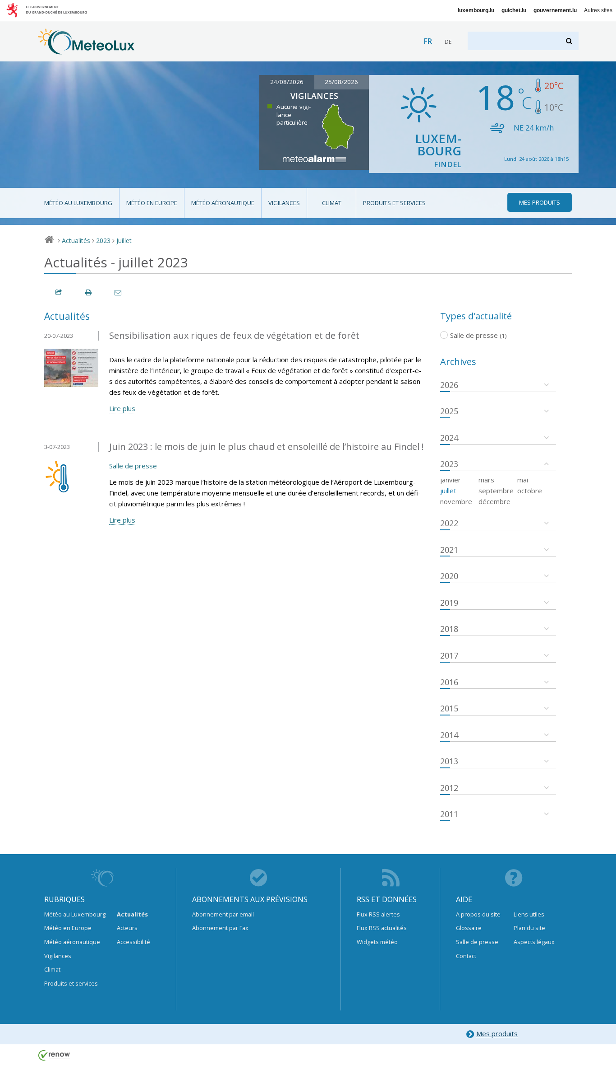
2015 (449, 708)
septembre (496, 490)
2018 (449, 628)
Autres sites (598, 10)
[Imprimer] (89, 292)
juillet (448, 490)
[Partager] (59, 292)
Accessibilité (133, 942)
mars (486, 479)
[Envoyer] (118, 292)
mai (522, 479)
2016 (449, 682)
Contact (466, 956)
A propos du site (478, 914)
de (448, 42)
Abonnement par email (223, 914)
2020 (449, 575)
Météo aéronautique (222, 203)
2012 (449, 787)
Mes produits (497, 1033)
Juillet (124, 240)
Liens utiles (529, 914)
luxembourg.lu (476, 10)
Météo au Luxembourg (78, 203)
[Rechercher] (570, 41)
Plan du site (529, 928)
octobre (529, 490)
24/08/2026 (286, 82)
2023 (103, 240)
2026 (449, 384)
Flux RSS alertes (378, 914)
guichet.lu (513, 10)
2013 (449, 761)
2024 (449, 437)
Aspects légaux (534, 942)
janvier (450, 479)
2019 (449, 602)
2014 (449, 734)
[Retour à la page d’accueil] (86, 50)
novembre (456, 501)
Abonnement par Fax (220, 928)
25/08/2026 (341, 82)
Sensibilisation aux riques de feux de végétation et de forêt (234, 335)
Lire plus (122, 408)
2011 (449, 814)
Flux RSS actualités (382, 928)
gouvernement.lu (555, 10)
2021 (449, 549)
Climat (331, 203)
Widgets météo (377, 942)
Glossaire (469, 928)
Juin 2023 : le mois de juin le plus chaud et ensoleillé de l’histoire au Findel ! (266, 446)
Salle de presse (133, 465)
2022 (449, 523)
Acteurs (127, 928)
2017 (449, 655)
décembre (494, 501)
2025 (449, 411)
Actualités (76, 240)
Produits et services (394, 203)
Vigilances (284, 203)
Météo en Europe (151, 203)
